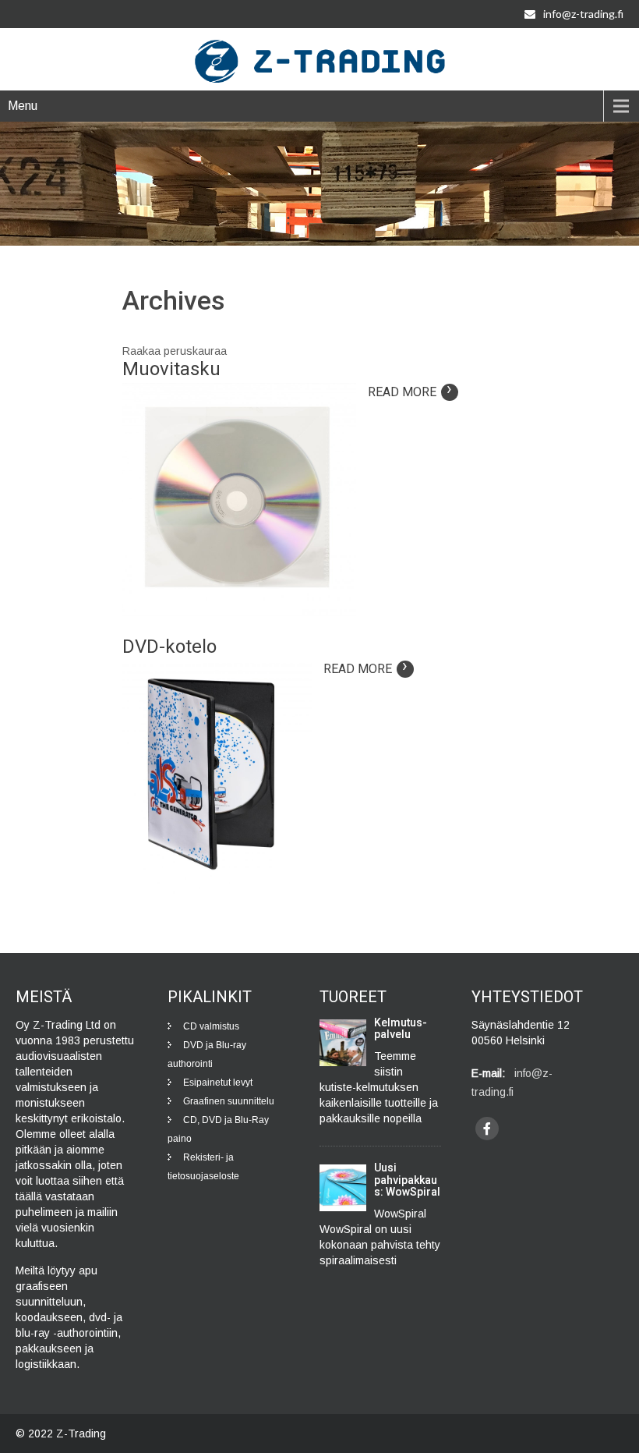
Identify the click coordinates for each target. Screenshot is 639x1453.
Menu (22, 105)
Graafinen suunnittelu (228, 1101)
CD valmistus (211, 1026)
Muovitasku (171, 369)
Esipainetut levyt (217, 1082)
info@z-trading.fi (583, 13)
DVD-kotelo (169, 646)
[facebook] (487, 1128)
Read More (410, 392)
